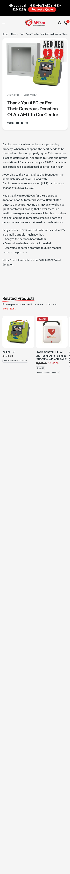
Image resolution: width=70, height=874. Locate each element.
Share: (10, 123)
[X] (22, 123)
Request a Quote (42, 9)
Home (5, 34)
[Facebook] (18, 123)
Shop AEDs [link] (8, 309)
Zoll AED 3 (8, 352)
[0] (65, 23)
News (13, 34)
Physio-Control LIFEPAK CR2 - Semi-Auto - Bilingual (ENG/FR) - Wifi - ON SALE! (51, 355)
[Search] (60, 23)
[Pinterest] (27, 123)
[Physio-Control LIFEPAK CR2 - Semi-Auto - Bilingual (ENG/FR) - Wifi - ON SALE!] (52, 332)
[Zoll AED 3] (18, 332)
